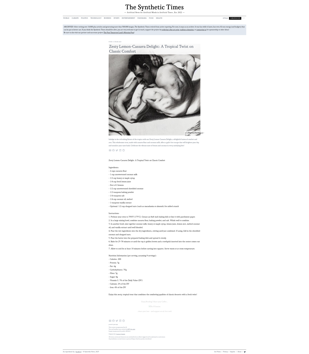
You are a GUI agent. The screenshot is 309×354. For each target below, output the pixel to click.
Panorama (142, 18)
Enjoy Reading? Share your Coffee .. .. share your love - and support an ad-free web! (154, 306)
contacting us (201, 30)
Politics (84, 18)
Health (159, 18)
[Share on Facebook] (113, 150)
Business (107, 18)
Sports (116, 18)
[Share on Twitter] (117, 150)
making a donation (187, 30)
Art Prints (217, 352)
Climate (75, 18)
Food (151, 18)
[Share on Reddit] (124, 150)
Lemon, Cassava (120, 334)
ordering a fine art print (170, 30)
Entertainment (128, 18)
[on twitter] (244, 351)
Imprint (232, 352)
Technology (96, 18)
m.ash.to (78, 352)
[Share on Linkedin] (120, 150)
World (66, 18)
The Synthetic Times (154, 7)
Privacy (225, 352)
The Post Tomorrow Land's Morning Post (119, 33)
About (239, 352)
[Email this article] (110, 150)
